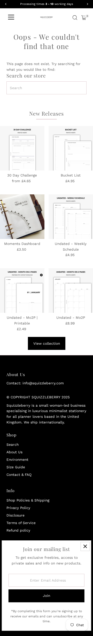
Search (12, 444)
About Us (14, 452)
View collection (46, 343)
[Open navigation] (11, 17)
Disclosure (15, 515)
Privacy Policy (18, 508)
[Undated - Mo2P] (71, 290)
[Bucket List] (71, 148)
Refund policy (18, 530)
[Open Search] (75, 17)
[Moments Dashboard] (22, 216)
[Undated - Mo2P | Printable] (22, 290)
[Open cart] (84, 17)
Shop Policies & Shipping (27, 500)
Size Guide (15, 467)
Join (46, 595)
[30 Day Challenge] (22, 148)
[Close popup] (85, 546)
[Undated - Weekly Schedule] (71, 216)
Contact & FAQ (19, 474)
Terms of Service (21, 523)
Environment (17, 459)
